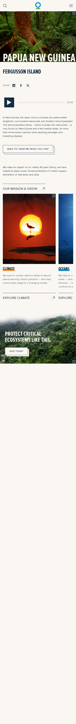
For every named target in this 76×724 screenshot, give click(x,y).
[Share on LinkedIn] (13, 85)
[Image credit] (74, 13)
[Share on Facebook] (20, 85)
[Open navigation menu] (71, 6)
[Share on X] (27, 85)
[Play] (9, 102)
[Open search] (5, 6)
